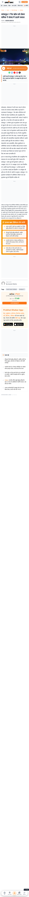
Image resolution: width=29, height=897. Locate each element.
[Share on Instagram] (17, 73)
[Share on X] (20, 73)
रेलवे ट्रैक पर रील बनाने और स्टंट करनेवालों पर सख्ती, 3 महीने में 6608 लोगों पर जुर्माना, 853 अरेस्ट (14, 249)
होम (1, 5)
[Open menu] (2, 2)
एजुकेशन (8, 313)
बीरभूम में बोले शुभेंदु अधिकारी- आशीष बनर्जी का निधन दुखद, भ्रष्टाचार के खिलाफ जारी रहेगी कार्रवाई (14, 234)
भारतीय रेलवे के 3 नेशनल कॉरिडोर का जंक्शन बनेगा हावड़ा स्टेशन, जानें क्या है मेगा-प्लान (15, 242)
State (8, 10)
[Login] (14, 893)
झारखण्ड (5, 5)
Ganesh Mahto (12, 284)
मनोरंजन (13, 313)
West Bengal (14, 10)
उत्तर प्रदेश (14, 5)
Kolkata (21, 10)
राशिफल (12, 316)
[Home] (9, 2)
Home (2, 10)
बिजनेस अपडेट (20, 313)
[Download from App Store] (19, 324)
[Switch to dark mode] (19, 2)
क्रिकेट (8, 316)
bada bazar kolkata (11, 289)
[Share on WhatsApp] (9, 73)
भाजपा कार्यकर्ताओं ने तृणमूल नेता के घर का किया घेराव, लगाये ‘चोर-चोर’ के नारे (14, 388)
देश (4, 313)
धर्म (4, 316)
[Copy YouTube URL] (14, 73)
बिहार (9, 5)
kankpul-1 (22, 289)
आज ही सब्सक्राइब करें (15, 303)
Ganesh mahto (9, 20)
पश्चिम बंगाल (20, 5)
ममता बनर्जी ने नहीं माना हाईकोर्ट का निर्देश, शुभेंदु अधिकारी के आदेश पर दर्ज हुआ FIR (15, 227)
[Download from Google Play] (8, 324)
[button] (14, 57)
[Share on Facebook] (12, 73)
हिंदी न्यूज (17, 318)
